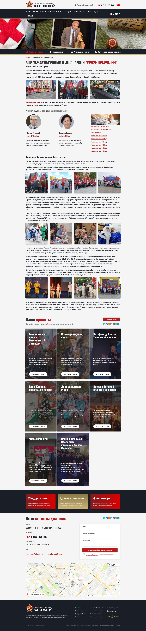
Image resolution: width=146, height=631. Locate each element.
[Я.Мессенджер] (104, 324)
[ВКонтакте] (107, 324)
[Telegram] (111, 324)
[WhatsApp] (116, 324)
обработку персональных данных (106, 554)
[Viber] (114, 324)
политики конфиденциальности (92, 555)
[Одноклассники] (109, 324)
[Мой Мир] (118, 324)
